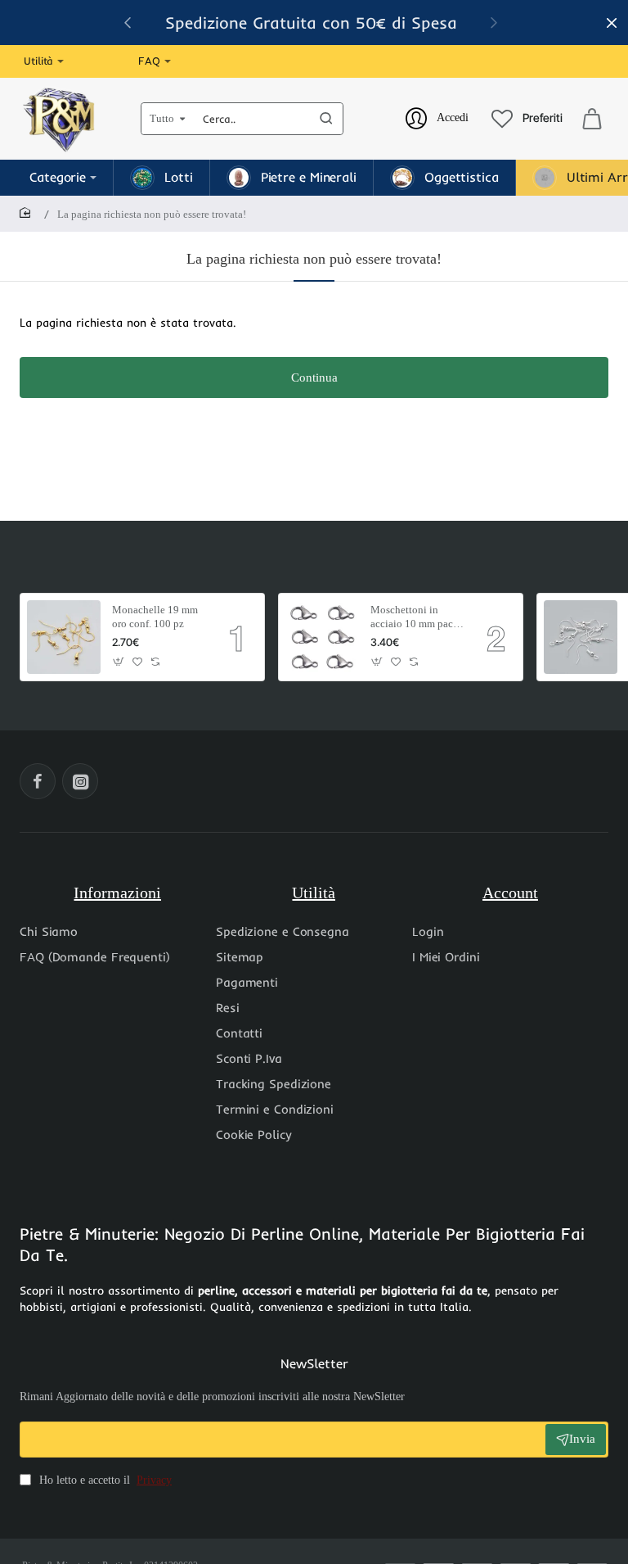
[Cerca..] (326, 118)
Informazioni (117, 893)
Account (510, 893)
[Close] (611, 23)
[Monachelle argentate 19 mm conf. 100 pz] (580, 637)
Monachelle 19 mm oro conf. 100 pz (155, 616)
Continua (314, 377)
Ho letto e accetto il (104, 1480)
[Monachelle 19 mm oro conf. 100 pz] (64, 637)
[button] (494, 22)
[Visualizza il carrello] (592, 118)
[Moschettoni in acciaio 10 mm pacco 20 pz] (322, 637)
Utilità (313, 893)
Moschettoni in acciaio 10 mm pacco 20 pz (417, 617)
